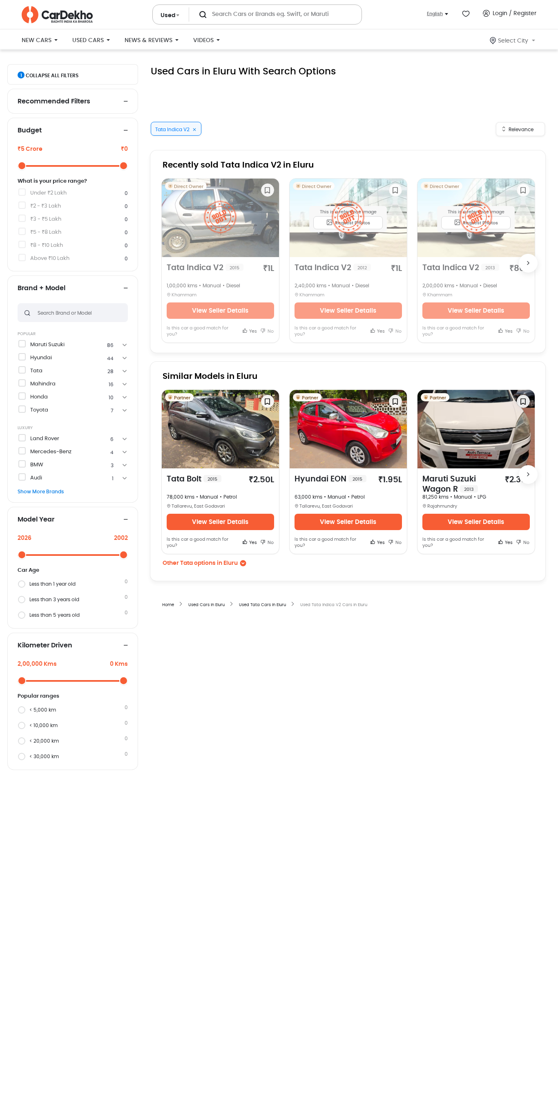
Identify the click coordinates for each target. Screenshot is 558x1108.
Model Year (36, 519)
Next (528, 263)
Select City (513, 41)
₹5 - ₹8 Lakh (45, 232)
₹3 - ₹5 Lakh (45, 219)
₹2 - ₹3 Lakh (45, 206)
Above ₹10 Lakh (49, 258)
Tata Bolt (192, 479)
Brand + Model (41, 288)
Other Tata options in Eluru (200, 563)
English (435, 13)
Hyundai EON (328, 479)
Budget (30, 130)
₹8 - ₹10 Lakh (46, 245)
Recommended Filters (54, 101)
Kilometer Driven (45, 645)
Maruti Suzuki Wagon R (449, 484)
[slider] (22, 165)
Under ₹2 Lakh (48, 193)
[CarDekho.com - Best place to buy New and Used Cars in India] (57, 14)
